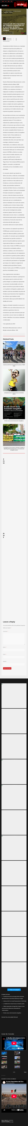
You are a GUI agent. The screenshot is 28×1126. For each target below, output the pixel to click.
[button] (14, 695)
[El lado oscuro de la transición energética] (14, 408)
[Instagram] (11, 1)
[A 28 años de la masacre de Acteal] (4, 1053)
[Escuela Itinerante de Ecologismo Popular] (4, 1062)
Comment (5, 631)
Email (4, 654)
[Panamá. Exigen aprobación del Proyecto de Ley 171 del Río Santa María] (4, 1066)
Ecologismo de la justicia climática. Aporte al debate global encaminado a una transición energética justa (14, 449)
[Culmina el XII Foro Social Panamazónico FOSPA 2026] (14, 352)
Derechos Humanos (17, 11)
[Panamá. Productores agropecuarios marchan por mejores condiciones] (17, 1066)
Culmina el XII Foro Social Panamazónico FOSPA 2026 (14, 365)
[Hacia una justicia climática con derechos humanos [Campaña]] (4, 1057)
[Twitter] (5, 1)
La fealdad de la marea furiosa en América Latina (14, 393)
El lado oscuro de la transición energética (14, 420)
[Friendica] (8, 1)
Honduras (6, 12)
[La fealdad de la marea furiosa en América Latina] (14, 380)
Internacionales (6, 41)
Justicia (10, 12)
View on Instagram (15, 989)
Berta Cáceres (9, 11)
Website (4, 661)
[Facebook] (2, 1)
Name (4, 647)
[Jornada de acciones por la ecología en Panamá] (17, 1062)
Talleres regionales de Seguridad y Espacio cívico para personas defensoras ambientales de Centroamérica (13, 1008)
